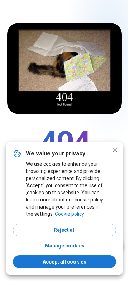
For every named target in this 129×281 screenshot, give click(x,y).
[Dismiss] (115, 149)
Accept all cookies (64, 262)
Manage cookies (65, 246)
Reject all (65, 230)
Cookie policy (69, 214)
